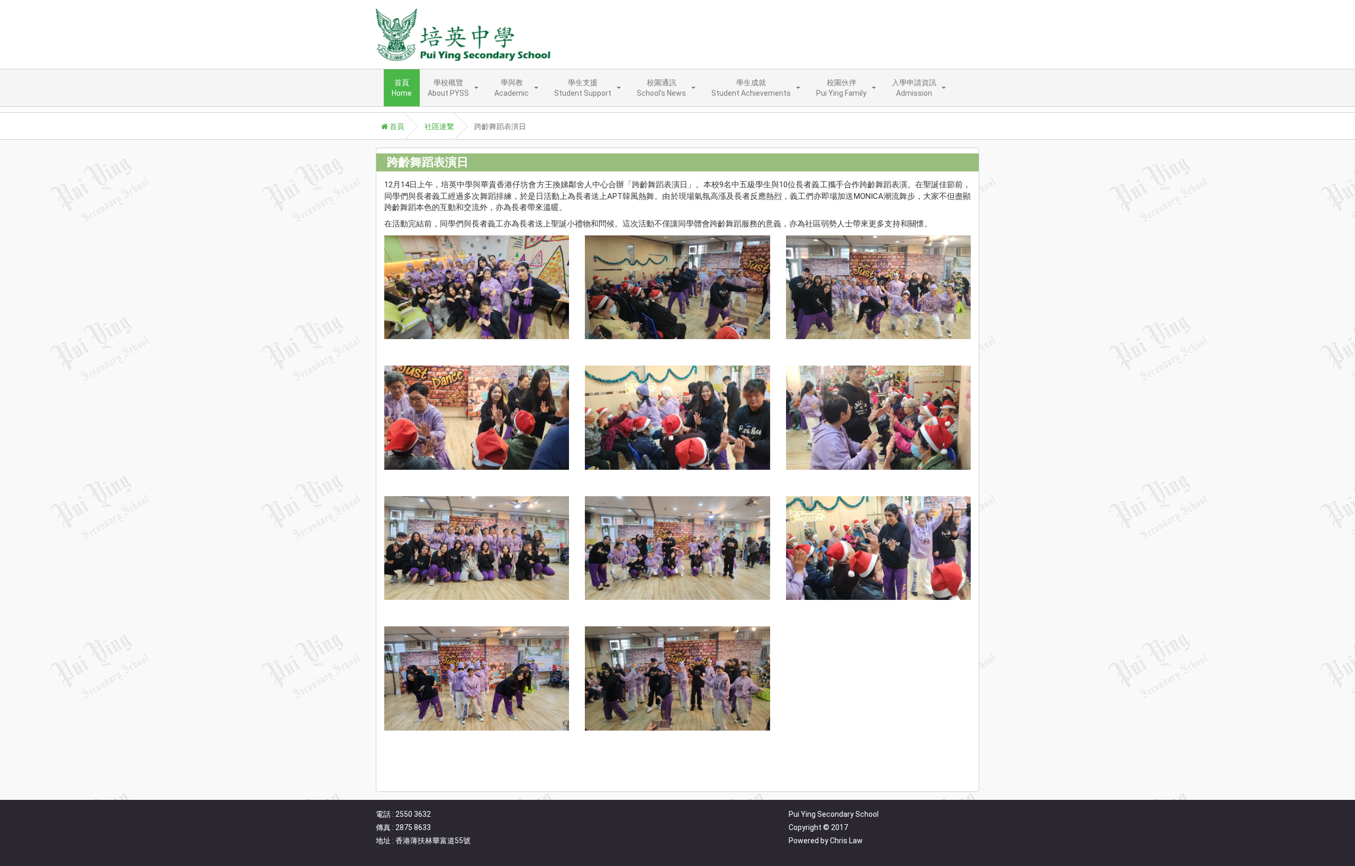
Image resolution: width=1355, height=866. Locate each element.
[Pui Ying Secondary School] (463, 34)
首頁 (396, 126)
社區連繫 (439, 126)
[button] (453, 87)
